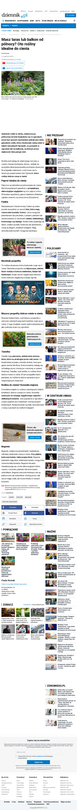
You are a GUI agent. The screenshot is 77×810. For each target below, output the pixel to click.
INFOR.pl (23, 11)
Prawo (45, 780)
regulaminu (39, 756)
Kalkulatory (64, 777)
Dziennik (3, 34)
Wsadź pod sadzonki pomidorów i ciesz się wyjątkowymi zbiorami (6, 571)
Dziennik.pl (20, 777)
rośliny (20, 497)
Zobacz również (35, 252)
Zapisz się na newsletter (14, 68)
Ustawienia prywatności (36, 804)
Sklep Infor (5, 794)
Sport (18, 789)
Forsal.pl (4, 787)
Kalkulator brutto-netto (67, 792)
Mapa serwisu (66, 802)
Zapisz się (38, 762)
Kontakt (7, 802)
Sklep (73, 11)
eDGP (3, 785)
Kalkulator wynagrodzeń (67, 794)
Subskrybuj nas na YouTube (15, 63)
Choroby (45, 789)
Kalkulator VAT (64, 787)
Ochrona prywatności (51, 802)
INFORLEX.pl (39, 11)
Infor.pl (4, 780)
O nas (14, 802)
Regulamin (37, 802)
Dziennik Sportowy (52, 31)
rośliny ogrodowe (9, 502)
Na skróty (5, 777)
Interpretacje (5, 792)
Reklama (21, 802)
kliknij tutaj (49, 769)
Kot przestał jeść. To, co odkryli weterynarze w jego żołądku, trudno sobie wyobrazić (8, 591)
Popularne (27, 605)
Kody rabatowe (33, 783)
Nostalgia (16, 31)
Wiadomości (20, 787)
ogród (11, 497)
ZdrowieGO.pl (54, 11)
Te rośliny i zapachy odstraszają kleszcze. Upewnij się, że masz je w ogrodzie (34, 245)
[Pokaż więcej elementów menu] (74, 20)
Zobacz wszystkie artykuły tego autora (14, 584)
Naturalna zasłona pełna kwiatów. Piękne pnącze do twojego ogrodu (34, 337)
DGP (46, 11)
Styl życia (46, 794)
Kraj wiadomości (38, 605)
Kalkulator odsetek (65, 789)
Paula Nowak (5, 53)
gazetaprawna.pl (65, 11)
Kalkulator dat (64, 780)
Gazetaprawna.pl (7, 783)
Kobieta (6, 26)
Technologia (20, 783)
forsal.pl (30, 11)
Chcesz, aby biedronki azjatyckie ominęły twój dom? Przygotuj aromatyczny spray (35, 430)
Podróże (19, 794)
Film (30, 792)
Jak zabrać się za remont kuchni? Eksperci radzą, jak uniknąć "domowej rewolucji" (7, 549)
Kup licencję (22, 489)
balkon (28, 497)
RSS (48, 804)
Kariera (29, 802)
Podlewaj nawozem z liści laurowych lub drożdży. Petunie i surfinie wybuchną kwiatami (37, 549)
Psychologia (46, 792)
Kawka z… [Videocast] (37, 31)
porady (23, 34)
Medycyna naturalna (49, 787)
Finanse (45, 783)
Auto (18, 780)
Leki (44, 785)
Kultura (31, 796)
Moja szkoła (32, 787)
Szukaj (72, 15)
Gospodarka (20, 785)
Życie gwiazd (33, 789)
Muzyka (31, 794)
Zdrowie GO (25, 31)
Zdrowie (19, 792)
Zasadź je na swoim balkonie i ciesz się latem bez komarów (22, 546)
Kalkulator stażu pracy (66, 785)
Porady (15, 26)
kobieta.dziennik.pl (13, 34)
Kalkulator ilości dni (65, 783)
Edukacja (31, 785)
